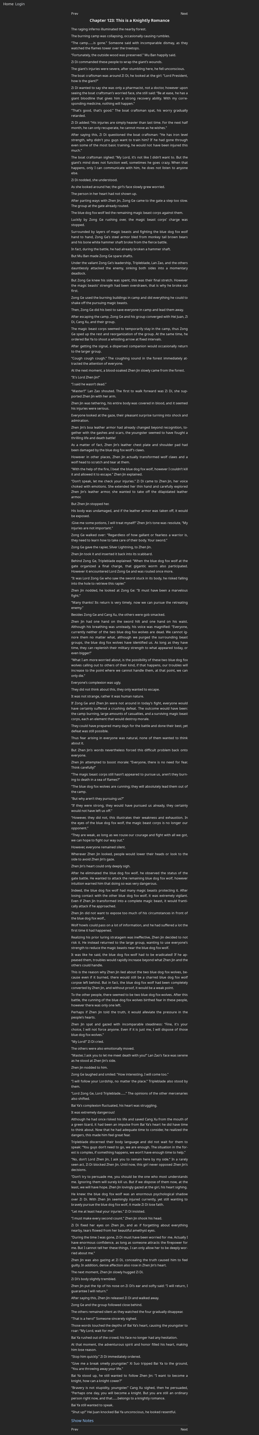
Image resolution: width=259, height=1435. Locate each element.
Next (184, 13)
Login (20, 4)
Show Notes (82, 1420)
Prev (74, 13)
